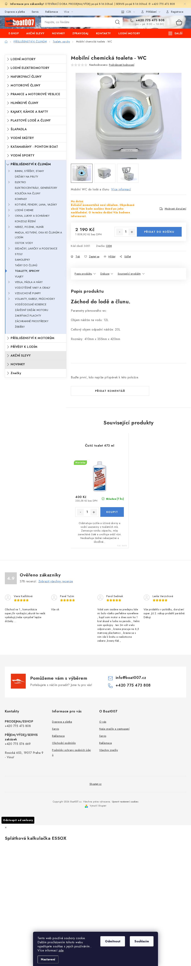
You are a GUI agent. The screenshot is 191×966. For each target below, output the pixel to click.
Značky (16, 373)
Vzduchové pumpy (28, 293)
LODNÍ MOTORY (23, 59)
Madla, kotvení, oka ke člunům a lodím (38, 235)
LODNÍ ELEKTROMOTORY (30, 68)
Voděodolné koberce (30, 304)
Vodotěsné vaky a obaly (32, 288)
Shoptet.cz (96, 784)
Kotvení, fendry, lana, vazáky (36, 204)
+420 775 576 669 (18, 744)
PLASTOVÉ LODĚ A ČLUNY (31, 120)
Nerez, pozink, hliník (29, 227)
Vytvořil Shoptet (98, 805)
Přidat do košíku (159, 232)
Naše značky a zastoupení (114, 729)
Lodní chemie (24, 210)
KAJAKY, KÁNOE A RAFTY (29, 112)
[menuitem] (13, 33)
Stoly (19, 254)
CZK (129, 12)
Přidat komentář (110, 391)
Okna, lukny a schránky (32, 216)
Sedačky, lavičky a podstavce (36, 248)
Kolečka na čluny (27, 193)
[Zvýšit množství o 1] (132, 232)
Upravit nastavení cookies (125, 801)
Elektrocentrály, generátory (36, 188)
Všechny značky (108, 750)
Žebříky (20, 327)
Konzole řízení (25, 221)
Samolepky (22, 260)
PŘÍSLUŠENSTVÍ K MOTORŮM (32, 338)
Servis (35, 12)
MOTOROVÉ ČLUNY (25, 85)
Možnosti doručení (175, 209)
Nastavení (48, 959)
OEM (109, 246)
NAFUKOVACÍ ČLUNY (26, 77)
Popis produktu (83, 274)
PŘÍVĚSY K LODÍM (24, 347)
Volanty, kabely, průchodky (35, 299)
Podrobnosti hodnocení (121, 65)
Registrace (177, 12)
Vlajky (19, 276)
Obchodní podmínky (64, 743)
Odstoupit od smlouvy (18, 820)
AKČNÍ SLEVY (21, 355)
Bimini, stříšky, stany (29, 171)
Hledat (117, 22)
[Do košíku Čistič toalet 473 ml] (112, 512)
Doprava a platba (15, 12)
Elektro (20, 182)
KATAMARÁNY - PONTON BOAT (34, 147)
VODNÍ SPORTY (22, 155)
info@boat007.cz (131, 677)
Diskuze (104, 274)
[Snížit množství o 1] (119, 232)
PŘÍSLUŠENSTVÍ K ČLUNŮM (31, 164)
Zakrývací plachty (28, 315)
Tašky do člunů (26, 265)
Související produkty (129, 274)
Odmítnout (112, 941)
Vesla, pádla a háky (29, 282)
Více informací (121, 189)
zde (61, 950)
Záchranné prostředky (31, 321)
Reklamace (51, 12)
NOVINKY (18, 364)
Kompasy (21, 199)
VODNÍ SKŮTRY (22, 138)
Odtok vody (24, 243)
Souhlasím (141, 941)
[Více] (175, 33)
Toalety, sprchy (27, 271)
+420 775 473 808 (150, 20)
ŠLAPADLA (19, 129)
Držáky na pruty (26, 176)
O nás (102, 722)
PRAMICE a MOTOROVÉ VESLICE (35, 94)
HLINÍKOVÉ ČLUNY (24, 103)
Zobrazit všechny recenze (55, 581)
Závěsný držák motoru (31, 310)
